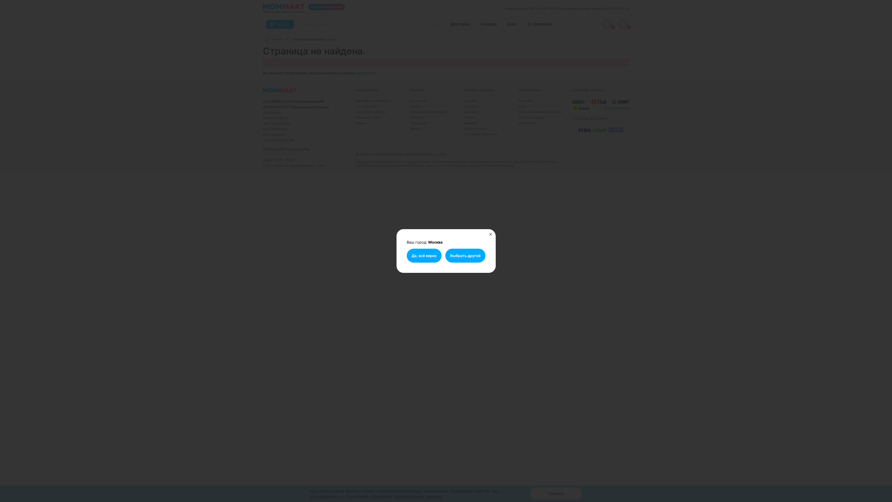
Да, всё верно (424, 255)
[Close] (490, 234)
